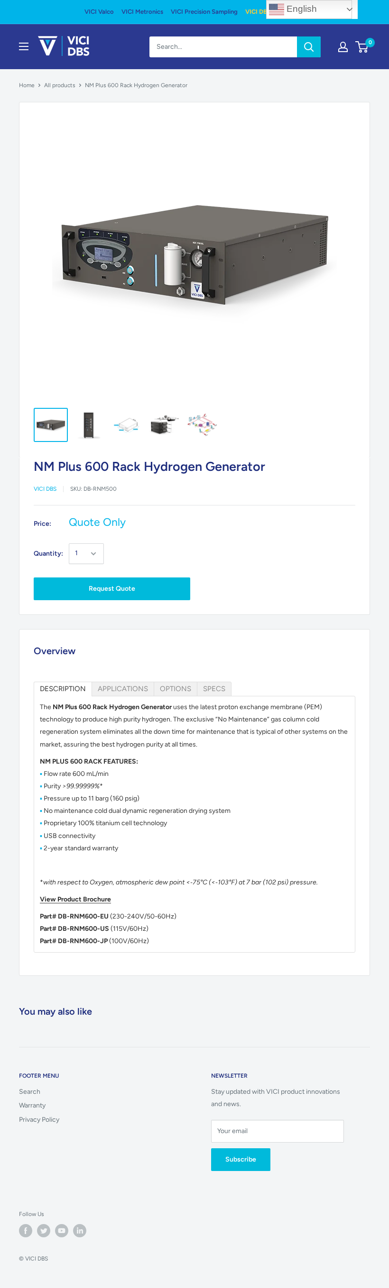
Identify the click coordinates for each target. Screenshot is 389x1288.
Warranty (32, 1105)
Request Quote (112, 589)
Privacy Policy (39, 1120)
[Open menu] (23, 46)
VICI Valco (99, 11)
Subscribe (240, 1159)
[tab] (63, 689)
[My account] (343, 47)
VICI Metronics (142, 11)
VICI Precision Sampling (204, 11)
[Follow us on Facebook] (25, 1230)
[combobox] (223, 46)
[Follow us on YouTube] (61, 1230)
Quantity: (48, 553)
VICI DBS (258, 11)
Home (27, 85)
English (300, 9)
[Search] (309, 46)
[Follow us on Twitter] (43, 1230)
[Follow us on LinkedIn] (79, 1230)
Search (29, 1092)
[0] (362, 47)
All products (59, 85)
